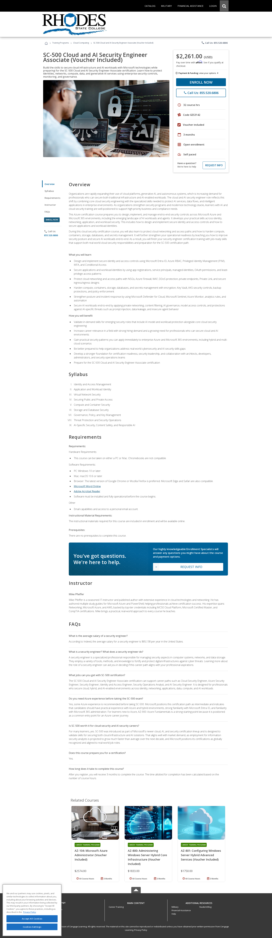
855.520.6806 (51, 235)
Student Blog (205, 906)
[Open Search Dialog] (224, 5)
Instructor (50, 204)
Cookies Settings (32, 926)
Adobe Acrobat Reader (87, 491)
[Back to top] (136, 902)
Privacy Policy (140, 930)
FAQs (47, 211)
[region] (32, 910)
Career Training (116, 906)
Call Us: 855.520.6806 (214, 42)
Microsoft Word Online (87, 486)
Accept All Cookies (32, 918)
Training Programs (60, 42)
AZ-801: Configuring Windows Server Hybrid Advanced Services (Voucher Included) (201, 855)
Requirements (52, 197)
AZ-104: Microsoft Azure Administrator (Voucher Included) (91, 855)
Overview (49, 184)
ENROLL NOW (201, 82)
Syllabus (49, 190)
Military (175, 906)
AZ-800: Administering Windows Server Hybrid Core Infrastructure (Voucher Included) (147, 857)
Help (174, 913)
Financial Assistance (181, 910)
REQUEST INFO (214, 165)
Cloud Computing (81, 42)
